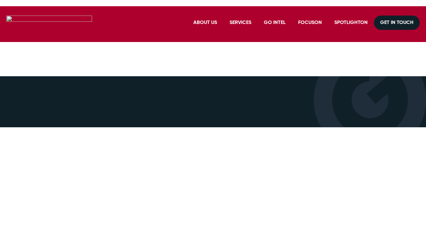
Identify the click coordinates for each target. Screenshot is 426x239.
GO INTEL (275, 22)
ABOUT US (205, 22)
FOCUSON (310, 22)
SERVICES (240, 22)
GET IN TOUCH (397, 22)
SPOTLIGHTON (351, 22)
